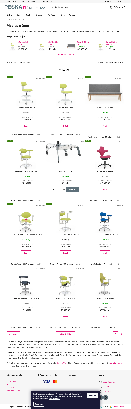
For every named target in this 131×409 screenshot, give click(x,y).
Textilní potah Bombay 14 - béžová (100, 137)
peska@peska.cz (109, 382)
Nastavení (39, 404)
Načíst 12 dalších (65, 334)
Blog (22, 1)
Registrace (119, 1)
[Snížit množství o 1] (53, 189)
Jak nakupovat (11, 1)
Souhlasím (92, 395)
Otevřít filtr (65, 70)
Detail (26, 126)
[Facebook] (100, 397)
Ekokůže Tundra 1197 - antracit (22, 135)
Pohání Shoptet (118, 407)
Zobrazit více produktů (65, 54)
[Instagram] (105, 397)
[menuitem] (9, 14)
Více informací (54, 399)
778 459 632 (107, 391)
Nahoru (14, 334)
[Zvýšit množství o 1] (64, 189)
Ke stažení (31, 1)
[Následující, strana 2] (115, 334)
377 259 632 (107, 387)
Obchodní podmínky (45, 1)
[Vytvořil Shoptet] (111, 407)
